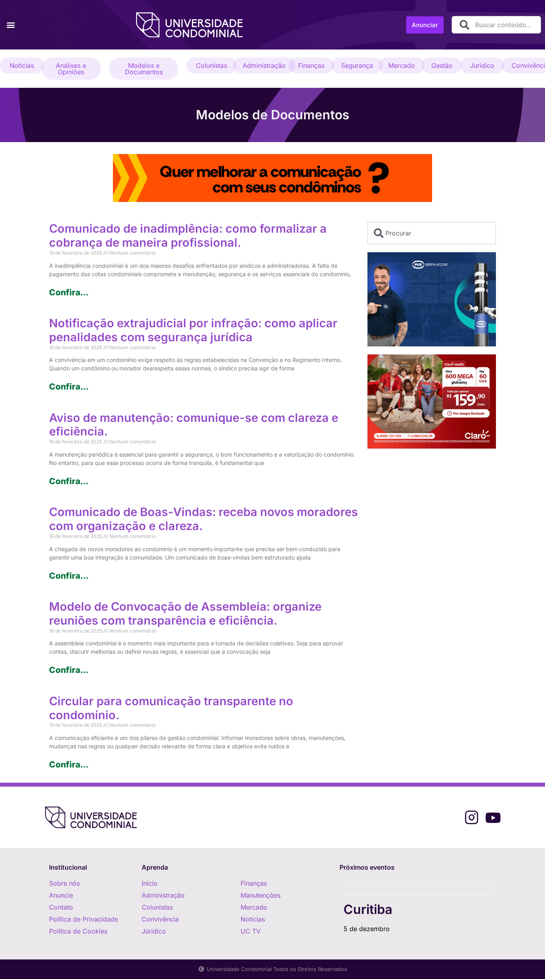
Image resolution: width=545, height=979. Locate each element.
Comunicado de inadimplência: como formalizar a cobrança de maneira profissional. (188, 235)
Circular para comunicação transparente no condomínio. (171, 708)
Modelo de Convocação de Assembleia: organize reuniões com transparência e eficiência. (185, 613)
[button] (10, 25)
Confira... (69, 292)
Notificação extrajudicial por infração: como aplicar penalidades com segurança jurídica (193, 330)
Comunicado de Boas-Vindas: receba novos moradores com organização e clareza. (203, 519)
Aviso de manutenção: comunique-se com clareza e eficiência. (193, 425)
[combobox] (496, 25)
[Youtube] (493, 818)
